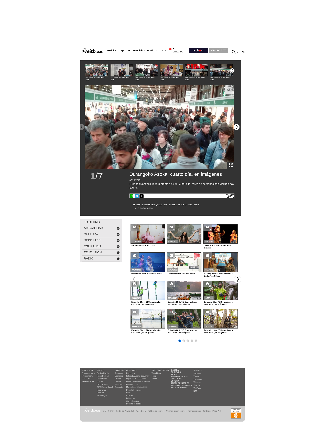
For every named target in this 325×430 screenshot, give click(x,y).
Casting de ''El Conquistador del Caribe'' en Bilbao (218, 275)
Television (93, 252)
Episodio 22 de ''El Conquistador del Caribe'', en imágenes (218, 303)
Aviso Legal (141, 411)
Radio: (100, 370)
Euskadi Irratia (103, 373)
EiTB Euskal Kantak (105, 387)
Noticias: (120, 370)
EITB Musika (102, 384)
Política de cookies (156, 411)
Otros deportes (132, 401)
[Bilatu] (234, 52)
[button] (232, 70)
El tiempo (176, 372)
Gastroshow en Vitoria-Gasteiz (181, 274)
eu (238, 52)
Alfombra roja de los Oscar (143, 245)
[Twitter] (141, 196)
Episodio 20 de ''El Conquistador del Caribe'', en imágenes (182, 331)
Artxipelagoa (102, 395)
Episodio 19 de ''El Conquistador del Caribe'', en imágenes (218, 331)
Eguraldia (119, 387)
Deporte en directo (134, 404)
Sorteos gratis (179, 377)
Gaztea (100, 381)
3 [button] (188, 341)
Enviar (232, 196)
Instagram (197, 379)
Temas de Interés (180, 383)
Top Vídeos (156, 373)
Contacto (206, 411)
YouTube (197, 388)
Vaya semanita (88, 381)
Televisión (139, 50)
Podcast (100, 393)
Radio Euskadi (103, 376)
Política (118, 379)
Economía (119, 376)
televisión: (87, 370)
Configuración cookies (176, 411)
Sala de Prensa (179, 388)
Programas (101, 390)
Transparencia (194, 411)
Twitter (196, 376)
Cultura (118, 381)
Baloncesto (130, 398)
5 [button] (196, 341)
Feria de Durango (143, 208)
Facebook (197, 373)
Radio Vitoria (102, 379)
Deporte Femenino (134, 390)
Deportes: (131, 370)
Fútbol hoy (130, 373)
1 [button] (179, 341)
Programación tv (88, 373)
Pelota (128, 393)
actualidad (93, 228)
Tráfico (175, 374)
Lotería (175, 381)
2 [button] (184, 341)
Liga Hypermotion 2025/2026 (138, 381)
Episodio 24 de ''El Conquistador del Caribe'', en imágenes (146, 303)
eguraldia (92, 246)
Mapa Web (217, 411)
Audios (154, 379)
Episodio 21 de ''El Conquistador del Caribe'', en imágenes (146, 331)
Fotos (153, 376)
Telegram (197, 382)
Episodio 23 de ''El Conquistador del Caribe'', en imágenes (182, 303)
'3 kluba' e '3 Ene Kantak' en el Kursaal (217, 246)
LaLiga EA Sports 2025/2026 (137, 376)
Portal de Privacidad (125, 411)
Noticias (111, 50)
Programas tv (87, 376)
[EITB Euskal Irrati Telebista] (92, 50)
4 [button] (192, 341)
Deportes (125, 50)
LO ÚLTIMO (92, 222)
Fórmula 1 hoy (132, 384)
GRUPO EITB (218, 50)
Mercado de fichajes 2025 (136, 387)
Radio (150, 50)
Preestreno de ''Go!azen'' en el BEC (147, 274)
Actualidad (119, 373)
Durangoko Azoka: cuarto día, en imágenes (175, 174)
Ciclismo (129, 395)
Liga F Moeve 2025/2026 (136, 379)
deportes (92, 240)
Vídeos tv (86, 379)
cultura (91, 234)
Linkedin (196, 385)
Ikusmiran (119, 384)
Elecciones (177, 379)
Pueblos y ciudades (181, 385)
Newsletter (197, 370)
